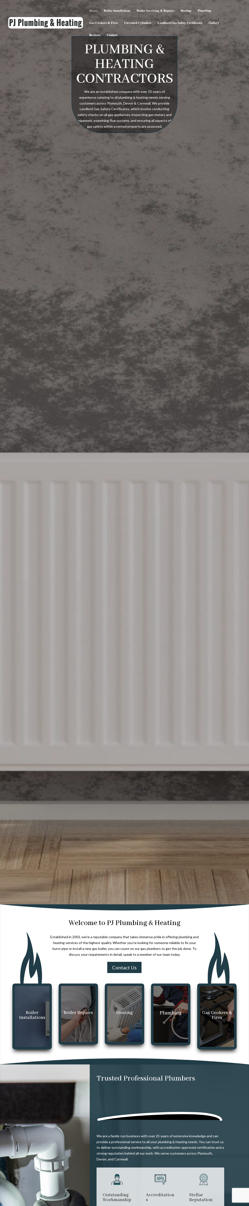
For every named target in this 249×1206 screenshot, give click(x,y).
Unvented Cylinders (137, 23)
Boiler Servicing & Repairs (155, 11)
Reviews (94, 35)
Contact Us (124, 967)
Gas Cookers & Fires (103, 23)
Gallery (214, 23)
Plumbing (204, 11)
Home (93, 11)
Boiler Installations (117, 11)
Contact (112, 35)
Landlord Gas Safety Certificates (180, 23)
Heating (185, 11)
